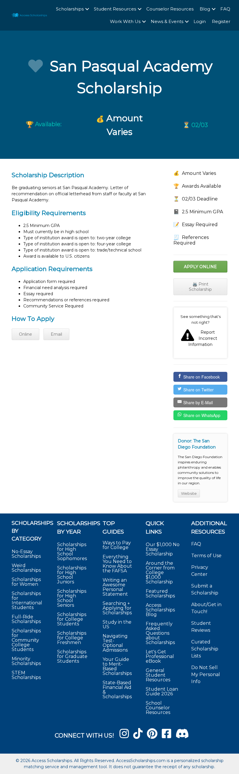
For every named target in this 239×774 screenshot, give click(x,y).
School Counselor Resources (158, 707)
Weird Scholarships (26, 568)
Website (189, 493)
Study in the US (117, 624)
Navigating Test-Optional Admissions (115, 643)
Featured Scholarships (161, 593)
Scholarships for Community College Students (26, 640)
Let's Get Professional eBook (160, 656)
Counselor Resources (170, 9)
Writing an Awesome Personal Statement (115, 587)
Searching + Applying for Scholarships (117, 608)
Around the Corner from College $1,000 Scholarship (160, 572)
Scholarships (70, 9)
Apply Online (200, 266)
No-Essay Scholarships (26, 554)
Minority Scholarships (26, 661)
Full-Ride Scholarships (26, 619)
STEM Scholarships (26, 675)
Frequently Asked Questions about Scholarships (160, 633)
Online (25, 334)
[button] (87, 9)
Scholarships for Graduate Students (72, 656)
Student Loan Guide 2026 (162, 691)
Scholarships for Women (26, 582)
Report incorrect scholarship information (200, 333)
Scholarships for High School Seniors (71, 598)
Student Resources (115, 9)
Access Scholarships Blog (160, 609)
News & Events (167, 21)
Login (200, 21)
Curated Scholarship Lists (204, 649)
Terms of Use (206, 555)
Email (56, 334)
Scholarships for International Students (27, 600)
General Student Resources (158, 675)
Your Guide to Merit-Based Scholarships (118, 666)
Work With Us (125, 21)
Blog (205, 9)
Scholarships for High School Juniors (71, 575)
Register (221, 21)
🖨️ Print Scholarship (200, 287)
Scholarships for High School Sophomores (72, 551)
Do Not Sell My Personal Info (205, 674)
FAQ (225, 9)
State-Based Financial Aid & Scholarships (117, 689)
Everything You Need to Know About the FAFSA (117, 564)
